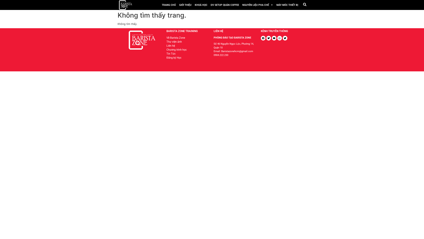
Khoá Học (201, 4)
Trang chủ (169, 4)
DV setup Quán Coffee (225, 4)
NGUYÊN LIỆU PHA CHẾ (255, 4)
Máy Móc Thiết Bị (287, 4)
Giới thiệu (185, 4)
